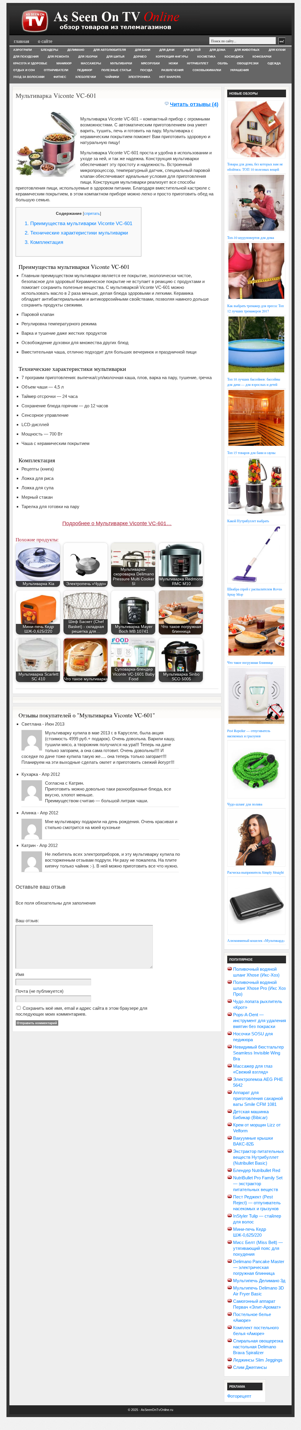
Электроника (139, 76)
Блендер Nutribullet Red (256, 1170)
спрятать (92, 213)
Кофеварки (261, 56)
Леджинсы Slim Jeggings (257, 1359)
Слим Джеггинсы (250, 1367)
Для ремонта (58, 56)
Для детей (191, 49)
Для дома (217, 49)
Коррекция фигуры (172, 56)
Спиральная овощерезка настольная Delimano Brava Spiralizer (258, 1346)
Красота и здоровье (30, 63)
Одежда (274, 63)
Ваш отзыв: (27, 920)
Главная (21, 41)
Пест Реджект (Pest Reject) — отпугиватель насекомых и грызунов (257, 1202)
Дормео (140, 56)
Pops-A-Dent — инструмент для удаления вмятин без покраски (259, 1020)
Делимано (75, 49)
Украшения (239, 70)
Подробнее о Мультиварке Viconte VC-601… (117, 523)
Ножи (173, 63)
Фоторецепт (239, 1396)
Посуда (146, 70)
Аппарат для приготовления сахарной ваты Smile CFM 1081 (258, 1098)
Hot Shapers (170, 76)
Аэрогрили (22, 49)
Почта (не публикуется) (39, 991)
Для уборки (87, 56)
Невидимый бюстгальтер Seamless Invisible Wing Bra (258, 1052)
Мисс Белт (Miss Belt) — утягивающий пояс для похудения (258, 1248)
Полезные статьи (116, 70)
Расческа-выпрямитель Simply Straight (255, 872)
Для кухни (277, 49)
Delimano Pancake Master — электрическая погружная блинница (258, 1267)
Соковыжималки (207, 70)
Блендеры (49, 49)
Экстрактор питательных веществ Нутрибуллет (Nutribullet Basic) (258, 1157)
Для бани (142, 49)
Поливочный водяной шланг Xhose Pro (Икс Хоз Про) (259, 988)
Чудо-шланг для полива (244, 804)
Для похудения (26, 56)
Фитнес (59, 76)
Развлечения (172, 70)
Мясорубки (150, 63)
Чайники (112, 76)
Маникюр (64, 63)
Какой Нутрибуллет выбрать (248, 520)
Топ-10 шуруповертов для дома (250, 237)
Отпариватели (56, 70)
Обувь (223, 63)
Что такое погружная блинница (250, 662)
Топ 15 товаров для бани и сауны (251, 452)
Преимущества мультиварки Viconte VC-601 (78, 223)
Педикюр (84, 70)
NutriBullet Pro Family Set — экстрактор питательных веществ (257, 1183)
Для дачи (166, 49)
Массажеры (91, 63)
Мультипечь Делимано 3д (259, 1280)
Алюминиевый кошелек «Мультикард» (256, 940)
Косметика (206, 56)
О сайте (45, 41)
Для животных (247, 49)
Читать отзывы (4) (194, 104)
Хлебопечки (85, 76)
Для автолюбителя (109, 49)
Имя (20, 974)
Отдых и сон (24, 70)
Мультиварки (121, 63)
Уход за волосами (28, 76)
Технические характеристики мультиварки (76, 233)
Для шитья (115, 56)
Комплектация (44, 242)
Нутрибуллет (197, 63)
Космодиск (234, 56)
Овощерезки (247, 63)
